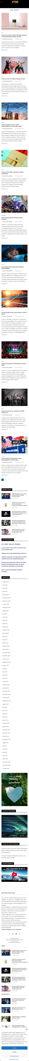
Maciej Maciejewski (7, 39)
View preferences (14, 1056)
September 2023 (7, 662)
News (2, 32)
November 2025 (6, 601)
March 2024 (5, 643)
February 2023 (6, 684)
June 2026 (5, 585)
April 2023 (5, 678)
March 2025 (5, 626)
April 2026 (5, 591)
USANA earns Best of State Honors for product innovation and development (19, 504)
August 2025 (6, 610)
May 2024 (5, 636)
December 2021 (6, 730)
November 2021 (6, 733)
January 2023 (6, 688)
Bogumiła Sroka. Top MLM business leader (19, 1017)
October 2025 (6, 604)
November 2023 (6, 655)
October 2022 (6, 697)
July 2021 (5, 746)
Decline (14, 1052)
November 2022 (6, 694)
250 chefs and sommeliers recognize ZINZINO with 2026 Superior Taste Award (19, 522)
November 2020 (6, 765)
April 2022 (5, 717)
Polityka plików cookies (14, 1059)
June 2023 (5, 672)
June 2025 (5, 617)
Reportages (3, 215)
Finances (3, 456)
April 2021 (5, 755)
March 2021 (5, 758)
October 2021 (6, 736)
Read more (4, 50)
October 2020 (6, 768)
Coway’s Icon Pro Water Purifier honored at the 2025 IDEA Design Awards (14, 35)
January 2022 (6, 726)
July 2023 (5, 668)
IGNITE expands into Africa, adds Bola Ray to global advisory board (19, 495)
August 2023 (6, 665)
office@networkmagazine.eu (16, 942)
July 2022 (5, 707)
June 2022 (5, 710)
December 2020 (6, 762)
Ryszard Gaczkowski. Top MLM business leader (18, 1008)
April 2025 (5, 623)
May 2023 (5, 675)
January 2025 (6, 633)
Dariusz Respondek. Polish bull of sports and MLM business (19, 1000)
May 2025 (5, 620)
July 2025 (5, 614)
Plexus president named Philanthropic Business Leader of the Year (18, 531)
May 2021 (5, 752)
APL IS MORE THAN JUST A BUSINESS (10, 544)
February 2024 (6, 646)
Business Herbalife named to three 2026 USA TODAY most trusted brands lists (19, 513)
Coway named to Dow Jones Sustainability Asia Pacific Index (11, 125)
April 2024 (5, 639)
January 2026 (6, 594)
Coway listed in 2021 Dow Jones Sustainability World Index (11, 459)
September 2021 (7, 739)
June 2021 (5, 749)
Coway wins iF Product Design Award (13, 79)
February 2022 (6, 723)
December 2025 (6, 597)
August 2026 (6, 581)
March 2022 (5, 720)
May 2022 (5, 713)
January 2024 (6, 649)
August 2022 (6, 704)
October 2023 (6, 659)
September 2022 (7, 701)
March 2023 (5, 681)
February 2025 (6, 630)
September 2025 (7, 607)
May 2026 (5, 588)
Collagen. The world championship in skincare (13, 553)
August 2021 (6, 742)
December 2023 (6, 652)
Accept (14, 1048)
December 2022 (6, 691)
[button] (27, 1029)
